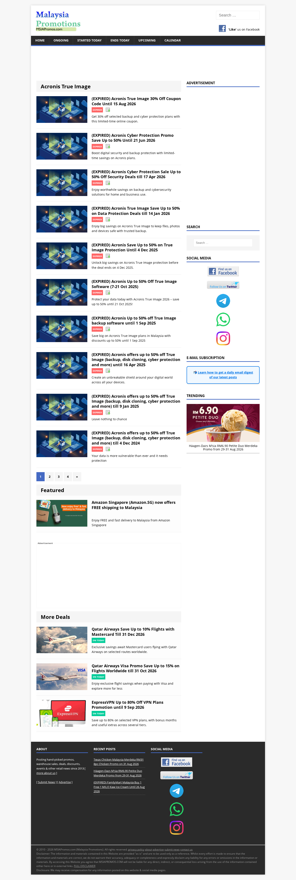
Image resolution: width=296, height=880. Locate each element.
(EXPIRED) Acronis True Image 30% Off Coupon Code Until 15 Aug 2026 (136, 101)
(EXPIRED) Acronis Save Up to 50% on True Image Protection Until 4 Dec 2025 (132, 247)
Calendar (172, 40)
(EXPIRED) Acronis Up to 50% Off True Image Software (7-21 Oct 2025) (134, 284)
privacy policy (136, 849)
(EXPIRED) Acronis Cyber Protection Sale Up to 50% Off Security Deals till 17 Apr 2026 (136, 174)
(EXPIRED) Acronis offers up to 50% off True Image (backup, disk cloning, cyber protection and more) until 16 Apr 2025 (136, 359)
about (148, 849)
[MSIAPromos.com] (148, 20)
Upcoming (147, 40)
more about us (45, 773)
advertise (158, 849)
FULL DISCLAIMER (84, 866)
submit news (172, 849)
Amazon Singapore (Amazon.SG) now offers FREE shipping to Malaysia (134, 505)
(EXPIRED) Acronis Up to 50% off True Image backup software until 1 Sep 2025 (134, 320)
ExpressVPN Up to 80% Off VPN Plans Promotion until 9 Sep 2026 (127, 705)
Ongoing (61, 40)
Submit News (46, 782)
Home (40, 40)
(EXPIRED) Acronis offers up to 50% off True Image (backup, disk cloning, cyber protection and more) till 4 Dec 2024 (136, 438)
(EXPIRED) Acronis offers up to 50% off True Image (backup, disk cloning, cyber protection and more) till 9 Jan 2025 (136, 401)
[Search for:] (238, 15)
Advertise (65, 782)
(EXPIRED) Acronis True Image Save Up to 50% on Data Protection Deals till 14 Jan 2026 (136, 211)
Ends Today (120, 40)
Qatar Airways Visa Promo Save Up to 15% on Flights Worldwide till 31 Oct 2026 (135, 668)
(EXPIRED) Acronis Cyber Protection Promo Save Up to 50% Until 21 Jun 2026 (133, 138)
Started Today (89, 40)
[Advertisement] (148, 61)
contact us (186, 849)
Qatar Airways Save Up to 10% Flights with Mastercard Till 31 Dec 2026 (133, 631)
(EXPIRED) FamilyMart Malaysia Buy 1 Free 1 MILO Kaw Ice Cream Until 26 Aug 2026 (119, 786)
